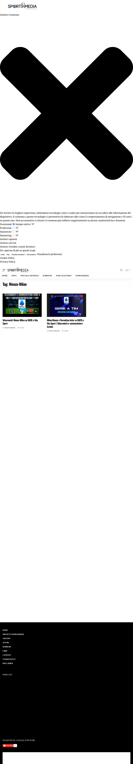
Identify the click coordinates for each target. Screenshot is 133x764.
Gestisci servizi (8, 243)
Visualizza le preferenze (18, 254)
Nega (8, 254)
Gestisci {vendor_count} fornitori (17, 246)
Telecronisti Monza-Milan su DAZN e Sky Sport (20, 321)
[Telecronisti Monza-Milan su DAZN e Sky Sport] (22, 305)
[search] (121, 270)
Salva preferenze (31, 254)
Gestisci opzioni (8, 239)
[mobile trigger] (5, 270)
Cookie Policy (7, 258)
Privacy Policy (7, 261)
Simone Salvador (10, 327)
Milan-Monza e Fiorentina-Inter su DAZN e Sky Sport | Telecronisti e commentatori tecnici (65, 323)
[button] (66, 114)
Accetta (3, 254)
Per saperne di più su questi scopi (17, 250)
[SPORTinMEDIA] (18, 270)
